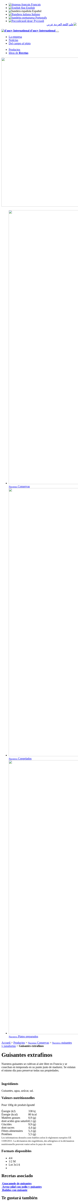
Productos (14, 49)
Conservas (38, 1042)
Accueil (6, 1042)
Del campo (20, 43)
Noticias (13, 40)
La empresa (15, 36)
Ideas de (18, 52)
